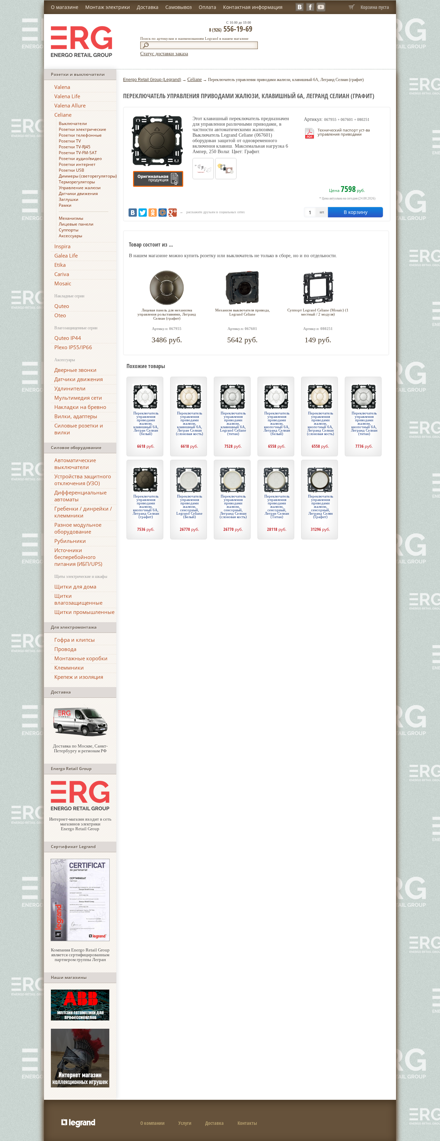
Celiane (63, 114)
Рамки (65, 205)
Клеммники (69, 667)
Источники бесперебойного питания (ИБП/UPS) (78, 557)
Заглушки (68, 199)
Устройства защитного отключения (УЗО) (82, 480)
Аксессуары (70, 236)
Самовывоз (178, 7)
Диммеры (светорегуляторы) (88, 176)
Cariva (61, 274)
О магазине (64, 7)
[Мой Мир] (162, 212)
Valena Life (67, 96)
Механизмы (71, 218)
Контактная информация (253, 7)
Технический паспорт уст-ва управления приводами (344, 132)
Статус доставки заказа (164, 53)
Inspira (62, 246)
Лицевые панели (76, 224)
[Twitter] (143, 212)
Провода (65, 649)
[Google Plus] (172, 212)
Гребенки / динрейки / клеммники (83, 512)
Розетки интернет (77, 164)
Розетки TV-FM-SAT (78, 153)
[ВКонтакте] (133, 212)
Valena (62, 86)
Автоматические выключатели (75, 463)
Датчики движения (78, 193)
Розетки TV (70, 141)
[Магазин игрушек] (80, 1085)
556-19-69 (230, 28)
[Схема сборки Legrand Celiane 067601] (203, 177)
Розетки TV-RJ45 (74, 147)
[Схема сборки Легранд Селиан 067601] (225, 177)
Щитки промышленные (84, 611)
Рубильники (70, 540)
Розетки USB (71, 170)
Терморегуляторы (77, 182)
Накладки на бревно (80, 406)
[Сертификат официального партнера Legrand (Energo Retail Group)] (80, 939)
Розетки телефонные (80, 135)
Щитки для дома (75, 586)
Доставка (147, 7)
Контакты (247, 1123)
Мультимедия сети (78, 397)
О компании (152, 1123)
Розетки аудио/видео (80, 158)
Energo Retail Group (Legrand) (152, 79)
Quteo (61, 306)
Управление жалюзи (80, 188)
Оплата (207, 7)
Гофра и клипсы (74, 639)
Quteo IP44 (67, 337)
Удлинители (70, 388)
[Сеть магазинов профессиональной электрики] (80, 808)
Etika (60, 264)
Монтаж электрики (107, 7)
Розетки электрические (82, 129)
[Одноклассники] (152, 212)
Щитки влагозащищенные (78, 599)
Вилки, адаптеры (75, 416)
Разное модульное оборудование (77, 528)
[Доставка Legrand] (80, 735)
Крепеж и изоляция (78, 676)
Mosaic (62, 283)
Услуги (184, 1123)
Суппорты (68, 230)
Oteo (60, 315)
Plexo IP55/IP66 (73, 347)
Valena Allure (70, 105)
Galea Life (66, 255)
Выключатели (73, 123)
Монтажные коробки (81, 658)
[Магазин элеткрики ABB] (80, 1019)
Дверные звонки (75, 369)
